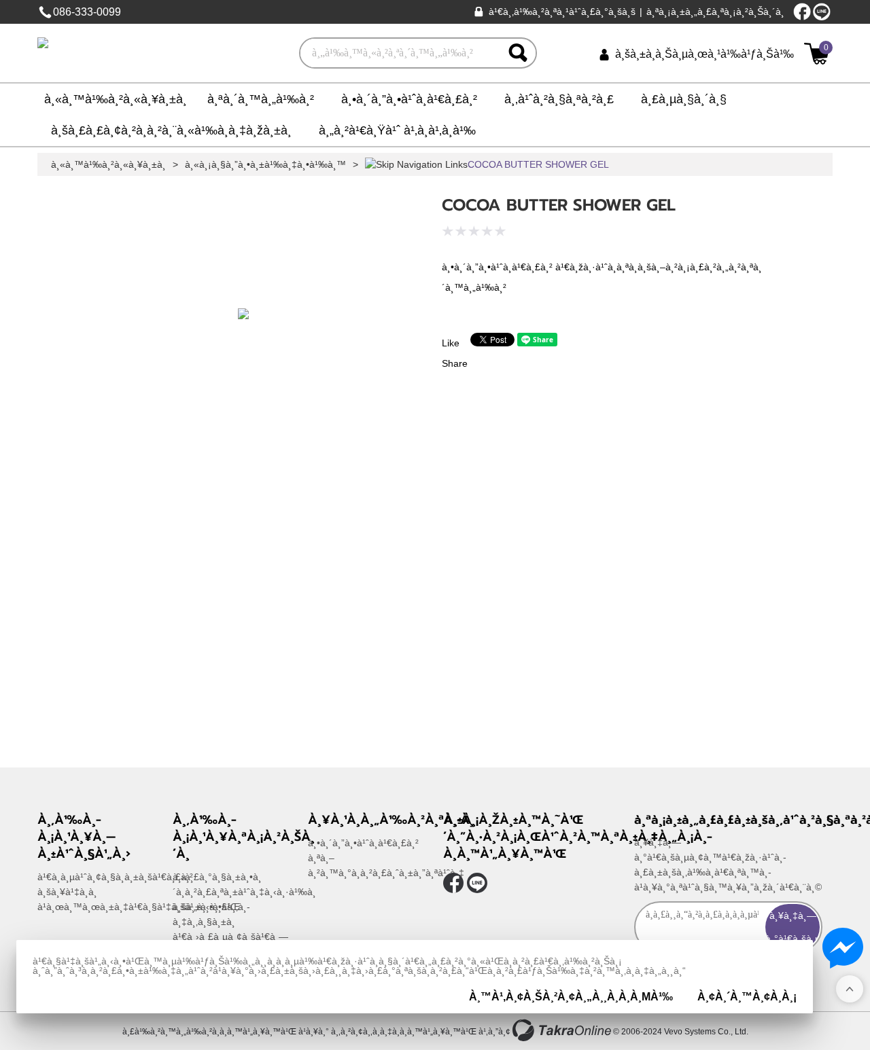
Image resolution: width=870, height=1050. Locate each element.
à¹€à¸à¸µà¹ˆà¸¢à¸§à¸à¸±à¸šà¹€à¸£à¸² (115, 876)
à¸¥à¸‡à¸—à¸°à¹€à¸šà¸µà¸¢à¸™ (792, 927)
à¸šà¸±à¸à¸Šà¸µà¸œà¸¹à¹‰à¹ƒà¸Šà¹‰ (704, 54)
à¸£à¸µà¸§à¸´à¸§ (684, 99)
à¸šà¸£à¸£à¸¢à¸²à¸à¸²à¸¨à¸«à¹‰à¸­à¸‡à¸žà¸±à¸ (171, 130)
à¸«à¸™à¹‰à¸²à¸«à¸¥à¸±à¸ (115, 99)
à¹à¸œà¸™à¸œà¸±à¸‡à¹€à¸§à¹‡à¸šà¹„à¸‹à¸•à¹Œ (138, 906)
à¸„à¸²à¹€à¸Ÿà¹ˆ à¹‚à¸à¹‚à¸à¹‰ (397, 130)
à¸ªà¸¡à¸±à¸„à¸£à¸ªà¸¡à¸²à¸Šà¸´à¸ (715, 11)
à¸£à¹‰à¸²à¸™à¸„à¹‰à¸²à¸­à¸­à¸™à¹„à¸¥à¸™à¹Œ (209, 1031)
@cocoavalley (822, 11)
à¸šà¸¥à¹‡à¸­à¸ (67, 891)
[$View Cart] (816, 54)
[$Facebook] (802, 11)
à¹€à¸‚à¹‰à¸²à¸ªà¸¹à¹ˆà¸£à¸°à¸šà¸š (562, 11)
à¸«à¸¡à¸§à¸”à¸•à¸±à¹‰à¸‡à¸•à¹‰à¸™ (265, 164)
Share (455, 363)
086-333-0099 (87, 12)
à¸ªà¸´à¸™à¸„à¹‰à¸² (260, 99)
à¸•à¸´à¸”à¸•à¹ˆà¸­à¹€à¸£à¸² (409, 99)
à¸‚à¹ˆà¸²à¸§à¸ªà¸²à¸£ (559, 99)
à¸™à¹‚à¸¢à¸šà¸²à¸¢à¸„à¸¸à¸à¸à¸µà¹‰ (571, 996)
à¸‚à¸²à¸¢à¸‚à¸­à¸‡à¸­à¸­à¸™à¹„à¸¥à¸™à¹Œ (403, 1031)
